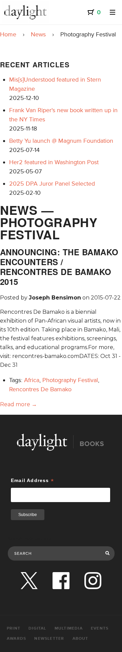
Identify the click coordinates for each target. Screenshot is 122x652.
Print (13, 628)
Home (8, 34)
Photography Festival (70, 380)
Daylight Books (25, 12)
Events (99, 628)
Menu (112, 12)
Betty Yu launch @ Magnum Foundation (61, 140)
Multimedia (69, 628)
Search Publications (30, 539)
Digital (37, 628)
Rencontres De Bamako (40, 389)
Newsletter (49, 638)
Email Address (32, 480)
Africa (31, 380)
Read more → (18, 404)
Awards (16, 638)
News (38, 34)
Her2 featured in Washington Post (54, 162)
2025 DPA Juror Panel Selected (52, 183)
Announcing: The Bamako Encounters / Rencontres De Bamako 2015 (59, 266)
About (80, 638)
